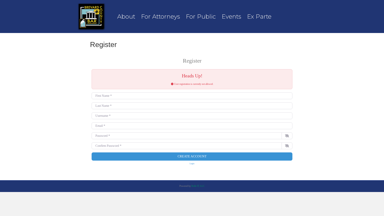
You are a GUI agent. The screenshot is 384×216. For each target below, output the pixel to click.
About (126, 16)
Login (192, 163)
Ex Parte (259, 16)
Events (231, 16)
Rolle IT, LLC (198, 186)
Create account (192, 156)
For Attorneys (160, 16)
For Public (201, 16)
